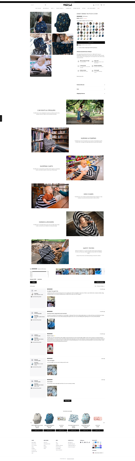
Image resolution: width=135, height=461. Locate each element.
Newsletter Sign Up (71, 443)
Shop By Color (34, 451)
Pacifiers (33, 448)
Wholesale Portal (47, 443)
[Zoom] (40, 22)
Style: (85, 20)
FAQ (56, 442)
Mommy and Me (76, 8)
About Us (45, 442)
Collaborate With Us (71, 445)
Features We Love (80, 84)
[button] (91, 16)
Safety (57, 443)
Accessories (34, 450)
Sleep (33, 446)
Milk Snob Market (91, 8)
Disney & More (59, 8)
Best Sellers (38, 8)
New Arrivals (46, 8)
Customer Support (71, 446)
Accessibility (58, 448)
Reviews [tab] (33, 279)
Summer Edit (68, 8)
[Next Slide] (104, 271)
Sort (96, 286)
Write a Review (101, 282)
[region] (80, 271)
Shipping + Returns (59, 445)
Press (45, 448)
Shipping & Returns (81, 93)
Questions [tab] (39, 279)
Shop (52, 8)
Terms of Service (59, 450)
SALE (98, 8)
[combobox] (38, 5)
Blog (44, 445)
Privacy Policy (58, 446)
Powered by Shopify (70, 458)
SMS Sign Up (70, 442)
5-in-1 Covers (34, 445)
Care (78, 89)
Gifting (83, 8)
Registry (45, 446)
